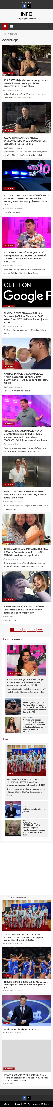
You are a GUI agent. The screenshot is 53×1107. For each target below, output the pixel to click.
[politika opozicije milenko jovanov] (13, 809)
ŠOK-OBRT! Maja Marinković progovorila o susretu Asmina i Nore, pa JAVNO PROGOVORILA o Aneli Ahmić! (25, 83)
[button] (11, 26)
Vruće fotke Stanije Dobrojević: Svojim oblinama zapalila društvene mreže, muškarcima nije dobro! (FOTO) (25, 682)
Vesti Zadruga (15, 673)
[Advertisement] (26, 869)
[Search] (48, 26)
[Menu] (11, 26)
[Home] (4, 26)
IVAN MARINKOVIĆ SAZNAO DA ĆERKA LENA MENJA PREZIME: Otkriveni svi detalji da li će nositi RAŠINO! (24, 609)
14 (34, 629)
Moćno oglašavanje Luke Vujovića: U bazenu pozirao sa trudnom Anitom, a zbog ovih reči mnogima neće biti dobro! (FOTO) (34, 707)
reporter (20, 90)
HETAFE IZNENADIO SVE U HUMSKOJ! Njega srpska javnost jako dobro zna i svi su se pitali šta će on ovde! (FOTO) (25, 1078)
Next (40, 629)
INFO (27, 14)
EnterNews (33, 1104)
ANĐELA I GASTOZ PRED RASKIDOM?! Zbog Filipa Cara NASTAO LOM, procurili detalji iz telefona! (24, 494)
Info (11, 773)
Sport (7, 975)
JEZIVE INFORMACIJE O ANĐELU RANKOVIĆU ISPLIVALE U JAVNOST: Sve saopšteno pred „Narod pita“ (25, 140)
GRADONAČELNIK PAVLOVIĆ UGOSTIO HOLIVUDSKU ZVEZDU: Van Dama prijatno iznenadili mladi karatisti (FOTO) (26, 782)
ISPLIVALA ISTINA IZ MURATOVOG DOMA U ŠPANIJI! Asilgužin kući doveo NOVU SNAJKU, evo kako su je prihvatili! (25, 552)
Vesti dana (9, 73)
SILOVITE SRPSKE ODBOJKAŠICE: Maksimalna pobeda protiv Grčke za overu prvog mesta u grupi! (25, 985)
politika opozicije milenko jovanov (19, 1029)
